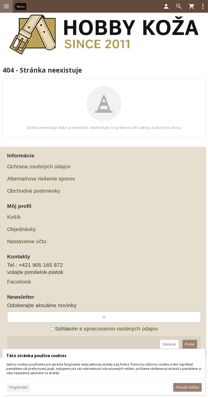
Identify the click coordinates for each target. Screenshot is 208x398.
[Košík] (191, 6)
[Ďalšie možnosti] (203, 6)
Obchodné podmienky (33, 191)
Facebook (19, 282)
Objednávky (21, 229)
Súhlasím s (106, 328)
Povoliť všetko (187, 387)
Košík (14, 217)
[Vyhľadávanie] (178, 6)
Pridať (190, 344)
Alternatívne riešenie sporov (41, 178)
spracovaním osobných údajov (121, 328)
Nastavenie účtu (26, 241)
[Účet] (166, 6)
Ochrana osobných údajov (39, 166)
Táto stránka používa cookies (36, 355)
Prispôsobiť (18, 387)
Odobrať (169, 344)
